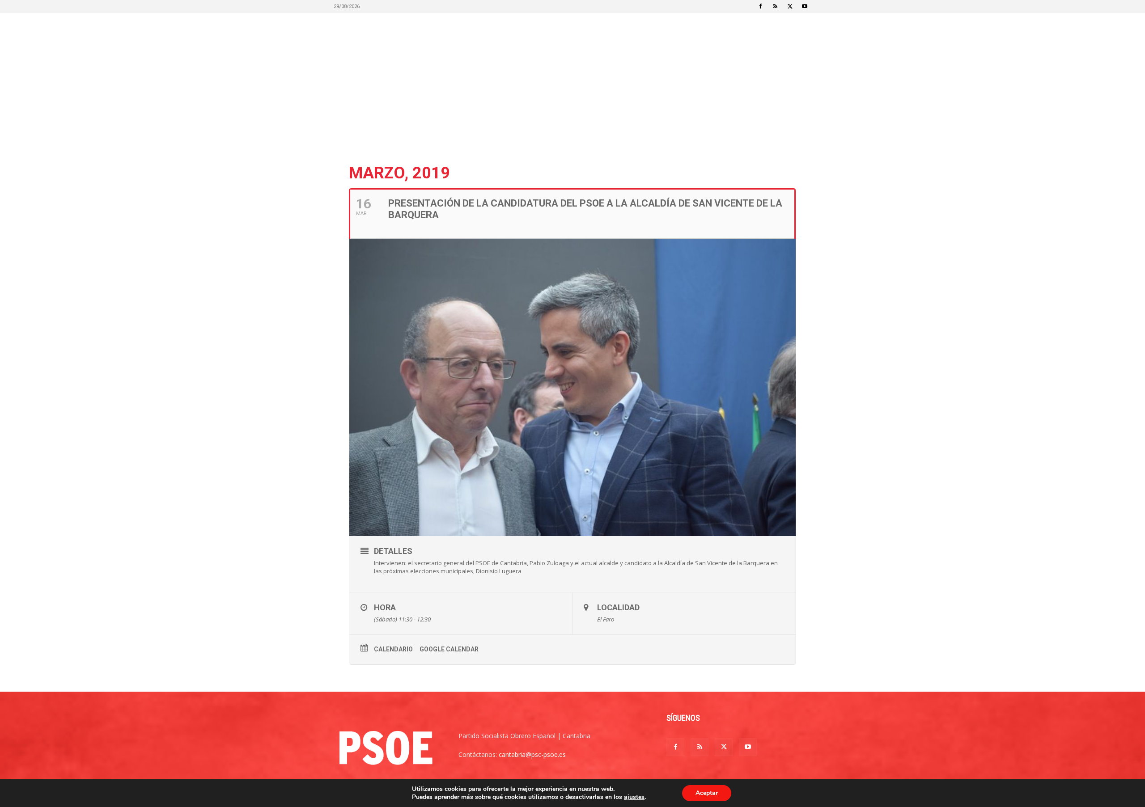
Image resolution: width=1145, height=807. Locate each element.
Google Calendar (449, 649)
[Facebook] (760, 6)
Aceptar (706, 793)
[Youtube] (804, 6)
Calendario (393, 649)
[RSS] (775, 6)
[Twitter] (790, 6)
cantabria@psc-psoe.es (532, 754)
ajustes (634, 797)
